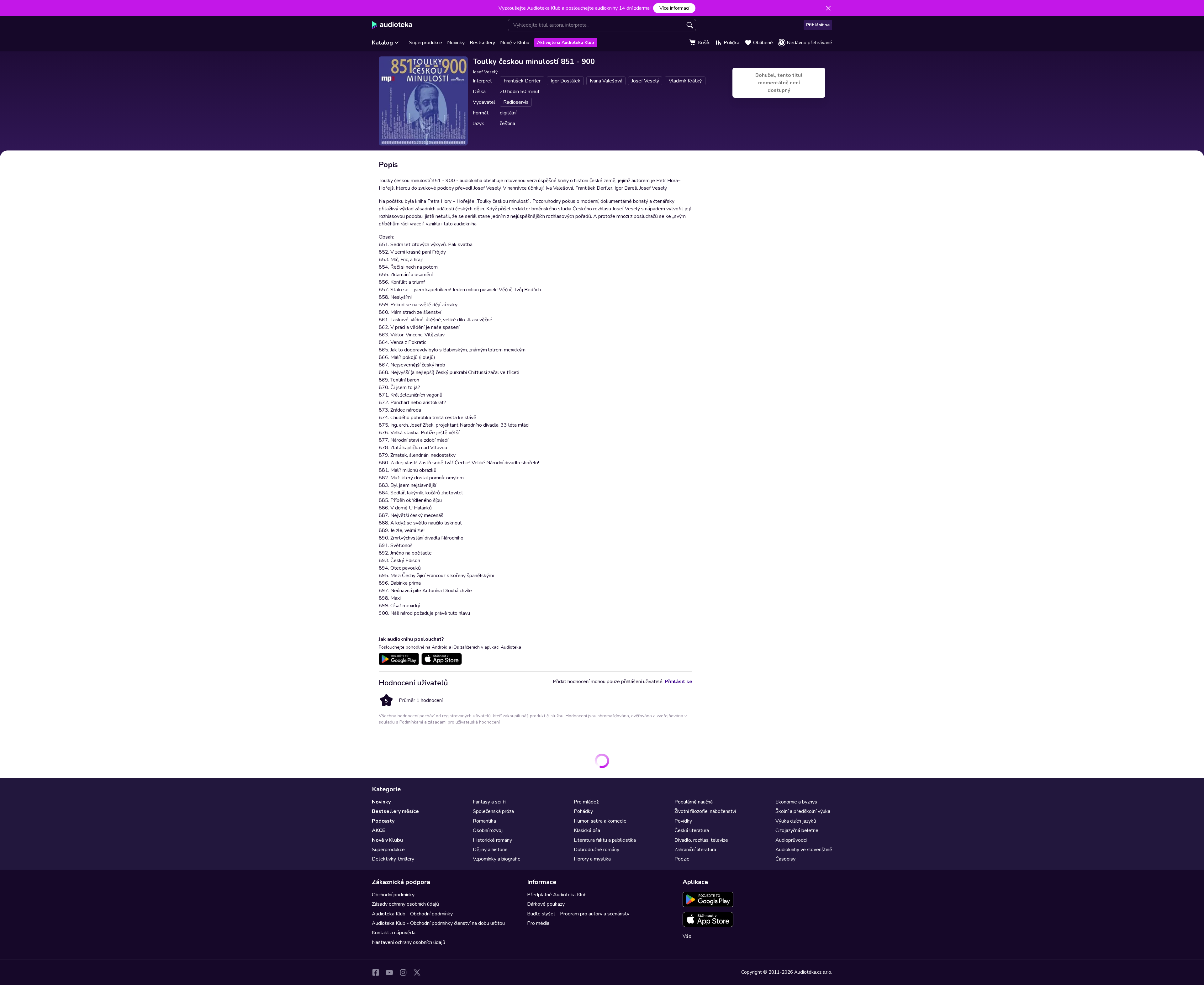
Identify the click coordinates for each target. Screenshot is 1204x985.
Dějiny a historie (490, 849)
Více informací (674, 8)
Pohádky (583, 811)
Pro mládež (586, 801)
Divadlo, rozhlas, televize (701, 840)
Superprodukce (425, 42)
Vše (687, 936)
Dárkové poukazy (546, 904)
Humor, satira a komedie (600, 821)
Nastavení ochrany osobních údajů (408, 942)
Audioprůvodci (791, 840)
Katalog (382, 42)
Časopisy (785, 859)
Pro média (538, 923)
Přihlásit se (818, 25)
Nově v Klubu (514, 42)
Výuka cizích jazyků (795, 821)
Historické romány (492, 840)
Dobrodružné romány (596, 849)
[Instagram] (403, 972)
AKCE (378, 830)
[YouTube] (389, 972)
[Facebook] (375, 972)
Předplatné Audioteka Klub (557, 894)
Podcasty (383, 821)
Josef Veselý (485, 72)
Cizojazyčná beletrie (796, 830)
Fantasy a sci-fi (489, 801)
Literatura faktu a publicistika (605, 840)
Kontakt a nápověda (393, 932)
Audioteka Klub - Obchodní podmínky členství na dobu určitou (438, 923)
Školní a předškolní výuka (802, 811)
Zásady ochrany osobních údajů (405, 904)
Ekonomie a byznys (796, 801)
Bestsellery (482, 42)
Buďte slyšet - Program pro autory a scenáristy (578, 913)
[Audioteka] (392, 25)
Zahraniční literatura (695, 849)
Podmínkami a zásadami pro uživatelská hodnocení (449, 722)
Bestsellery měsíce (395, 811)
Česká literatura (691, 830)
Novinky (456, 42)
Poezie (681, 859)
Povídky (683, 821)
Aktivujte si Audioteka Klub (565, 42)
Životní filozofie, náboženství (705, 811)
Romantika (484, 821)
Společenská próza (493, 811)
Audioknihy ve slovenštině (803, 849)
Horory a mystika (592, 859)
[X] (417, 972)
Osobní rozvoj (488, 830)
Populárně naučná (693, 801)
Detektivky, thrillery (393, 859)
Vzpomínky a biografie (496, 859)
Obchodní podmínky (393, 894)
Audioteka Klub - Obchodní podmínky (412, 913)
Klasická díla (587, 830)
